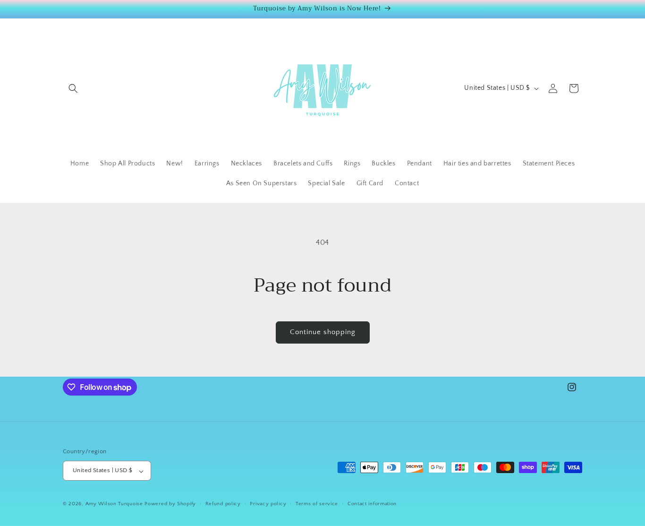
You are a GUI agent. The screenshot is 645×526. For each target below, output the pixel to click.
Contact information (372, 504)
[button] (73, 88)
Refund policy (223, 504)
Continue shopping (323, 332)
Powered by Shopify (170, 504)
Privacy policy (268, 504)
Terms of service (317, 504)
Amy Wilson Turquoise (115, 504)
